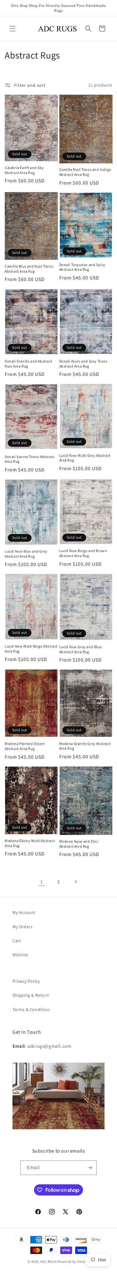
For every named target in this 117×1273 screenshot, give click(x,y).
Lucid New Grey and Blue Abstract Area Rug (80, 649)
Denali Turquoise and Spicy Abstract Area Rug (82, 267)
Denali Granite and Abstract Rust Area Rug (28, 363)
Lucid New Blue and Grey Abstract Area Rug (26, 554)
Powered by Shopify (73, 1261)
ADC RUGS (48, 1261)
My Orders (22, 926)
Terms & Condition (31, 1009)
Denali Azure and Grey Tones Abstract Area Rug (83, 363)
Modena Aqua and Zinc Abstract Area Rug (78, 844)
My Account (24, 912)
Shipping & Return (30, 995)
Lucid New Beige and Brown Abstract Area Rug (83, 553)
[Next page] (75, 881)
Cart (16, 940)
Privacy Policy (26, 981)
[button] (12, 28)
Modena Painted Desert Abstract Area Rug (25, 746)
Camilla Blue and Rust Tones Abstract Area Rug (29, 269)
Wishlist (20, 954)
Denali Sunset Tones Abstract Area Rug (29, 459)
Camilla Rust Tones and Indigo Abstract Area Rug (85, 172)
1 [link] (42, 882)
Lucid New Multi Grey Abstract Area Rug (84, 458)
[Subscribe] (89, 1167)
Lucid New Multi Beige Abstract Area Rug (31, 648)
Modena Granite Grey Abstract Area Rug (85, 746)
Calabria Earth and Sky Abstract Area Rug (24, 170)
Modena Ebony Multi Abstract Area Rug (30, 843)
